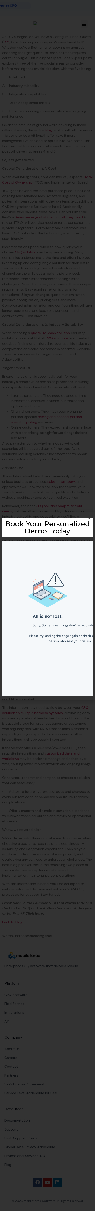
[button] (89, 517)
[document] (47, 605)
